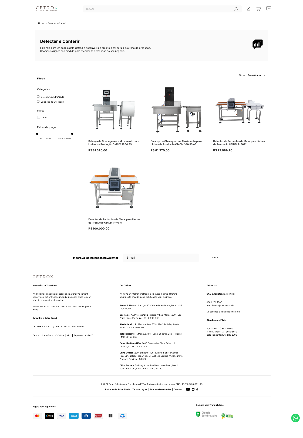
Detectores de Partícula (52, 97)
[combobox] (162, 13)
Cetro (43, 117)
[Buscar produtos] (236, 8)
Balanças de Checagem (52, 101)
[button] (54, 110)
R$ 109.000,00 (64, 138)
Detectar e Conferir (57, 23)
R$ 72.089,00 (45, 138)
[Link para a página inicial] (41, 23)
